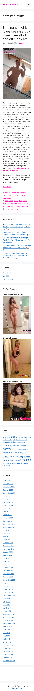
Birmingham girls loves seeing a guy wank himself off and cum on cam (16, 33)
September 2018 (9, 623)
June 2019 (6, 599)
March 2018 (7, 642)
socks (14, 460)
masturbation (20, 449)
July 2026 (6, 481)
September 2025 (9, 493)
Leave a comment (11, 209)
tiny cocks (6, 206)
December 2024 (9, 502)
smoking (27, 203)
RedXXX (6, 276)
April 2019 (6, 605)
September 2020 (9, 580)
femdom (19, 442)
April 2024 (6, 512)
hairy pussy (21, 445)
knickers (13, 449)
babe (11, 201)
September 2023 (9, 527)
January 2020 (8, 589)
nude (25, 201)
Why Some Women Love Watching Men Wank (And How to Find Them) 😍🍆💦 (17, 248)
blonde (20, 437)
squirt (18, 460)
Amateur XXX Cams (12, 192)
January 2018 (8, 648)
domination (6, 442)
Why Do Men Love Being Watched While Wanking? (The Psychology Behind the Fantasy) (15, 255)
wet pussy (6, 466)
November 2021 (8, 574)
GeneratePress (17, 688)
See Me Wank (10, 4)
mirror (29, 449)
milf (25, 449)
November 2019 (8, 592)
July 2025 (6, 496)
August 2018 (7, 627)
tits (12, 206)
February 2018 (8, 645)
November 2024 (9, 505)
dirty (20, 440)
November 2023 (9, 524)
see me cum (12, 203)
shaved (20, 203)
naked (5, 453)
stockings (25, 459)
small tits (9, 460)
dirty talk (24, 440)
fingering (7, 445)
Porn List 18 (7, 273)
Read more (7, 187)
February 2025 (8, 499)
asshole (8, 437)
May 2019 (6, 602)
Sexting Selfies (12, 195)
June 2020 (7, 583)
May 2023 (6, 533)
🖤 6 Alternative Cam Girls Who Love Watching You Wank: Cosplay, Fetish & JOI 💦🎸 (16, 227)
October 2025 (8, 490)
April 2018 (6, 639)
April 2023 (6, 536)
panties (18, 452)
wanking (24, 463)
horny (6, 448)
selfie (16, 456)
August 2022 (7, 555)
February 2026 (8, 484)
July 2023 (6, 530)
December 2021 (8, 571)
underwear (12, 463)
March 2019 (7, 608)
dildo (17, 440)
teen (5, 463)
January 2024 (8, 518)
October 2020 (8, 577)
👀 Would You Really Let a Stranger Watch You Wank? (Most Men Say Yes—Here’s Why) (16, 240)
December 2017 (8, 651)
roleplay (12, 456)
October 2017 (8, 658)
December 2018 (8, 614)
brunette (26, 437)
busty (30, 437)
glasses (15, 445)
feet (14, 442)
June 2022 (6, 561)
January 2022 (8, 568)
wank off (24, 206)
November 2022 (9, 549)
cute (14, 440)
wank (19, 206)
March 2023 (7, 540)
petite (23, 453)
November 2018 (8, 617)
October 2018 (8, 620)
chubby (10, 440)
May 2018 (6, 636)
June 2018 (6, 633)
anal (6, 201)
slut (4, 460)
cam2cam (5, 440)
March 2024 (7, 515)
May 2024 (6, 509)
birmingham (18, 201)
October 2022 (8, 552)
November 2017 (8, 654)
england (11, 442)
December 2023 (9, 521)
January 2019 (8, 611)
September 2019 (9, 595)
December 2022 (8, 546)
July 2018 (6, 630)
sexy (20, 456)
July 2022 (6, 558)
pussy (5, 203)
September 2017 (9, 661)
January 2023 (8, 543)
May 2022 (6, 564)
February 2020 (8, 586)
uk (15, 206)
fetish (23, 442)
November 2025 (9, 487)
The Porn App (8, 279)
